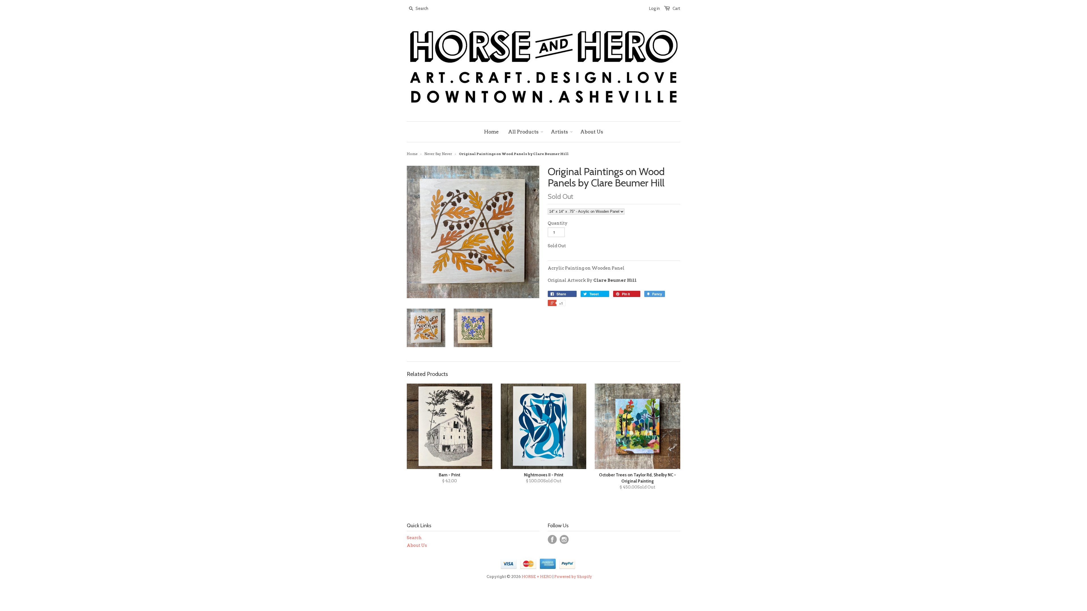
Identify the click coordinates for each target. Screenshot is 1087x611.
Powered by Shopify (573, 577)
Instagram (564, 539)
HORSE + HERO (537, 577)
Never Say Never (438, 154)
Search (414, 537)
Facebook (552, 539)
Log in (654, 8)
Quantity (558, 223)
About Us (417, 545)
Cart (676, 8)
